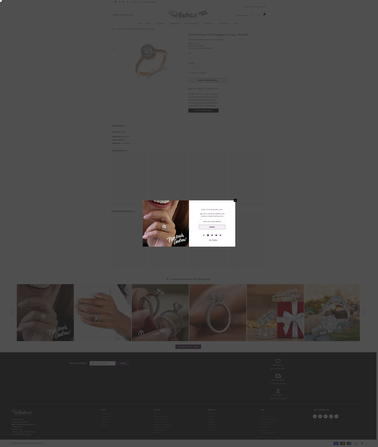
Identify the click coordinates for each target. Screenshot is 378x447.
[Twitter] (220, 235)
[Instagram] (208, 235)
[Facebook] (204, 235)
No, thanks (213, 240)
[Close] (235, 200)
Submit (212, 227)
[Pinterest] (212, 235)
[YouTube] (216, 235)
